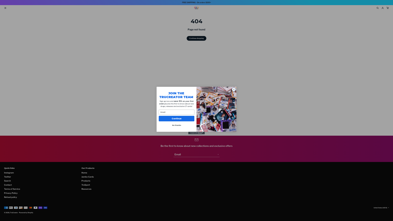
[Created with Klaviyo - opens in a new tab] (196, 133)
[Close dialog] (234, 89)
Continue (176, 118)
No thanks (176, 125)
